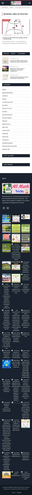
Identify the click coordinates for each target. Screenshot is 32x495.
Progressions (5, 139)
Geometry (6, 20)
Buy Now (19, 492)
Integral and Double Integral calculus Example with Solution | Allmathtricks (19, 61)
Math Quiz (4, 121)
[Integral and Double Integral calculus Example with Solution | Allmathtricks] (5, 60)
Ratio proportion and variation (9, 146)
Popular (6, 53)
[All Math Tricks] (16, 3)
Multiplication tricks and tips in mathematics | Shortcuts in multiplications (17, 70)
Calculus (4, 99)
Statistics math (6, 149)
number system (6, 130)
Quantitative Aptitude (7, 143)
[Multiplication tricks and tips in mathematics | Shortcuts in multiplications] (5, 68)
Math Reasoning (6, 124)
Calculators (5, 95)
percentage (5, 133)
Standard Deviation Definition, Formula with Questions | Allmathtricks (19, 78)
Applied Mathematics (7, 92)
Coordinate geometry (7, 102)
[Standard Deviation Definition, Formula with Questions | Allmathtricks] (5, 77)
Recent (13, 53)
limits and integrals (7, 118)
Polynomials (5, 136)
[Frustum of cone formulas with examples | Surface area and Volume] (16, 26)
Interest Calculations (7, 114)
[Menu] (3, 3)
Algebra (4, 89)
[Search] (29, 3)
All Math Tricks (12, 487)
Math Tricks (5, 127)
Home (13, 492)
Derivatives (5, 105)
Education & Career (7, 108)
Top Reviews (21, 53)
